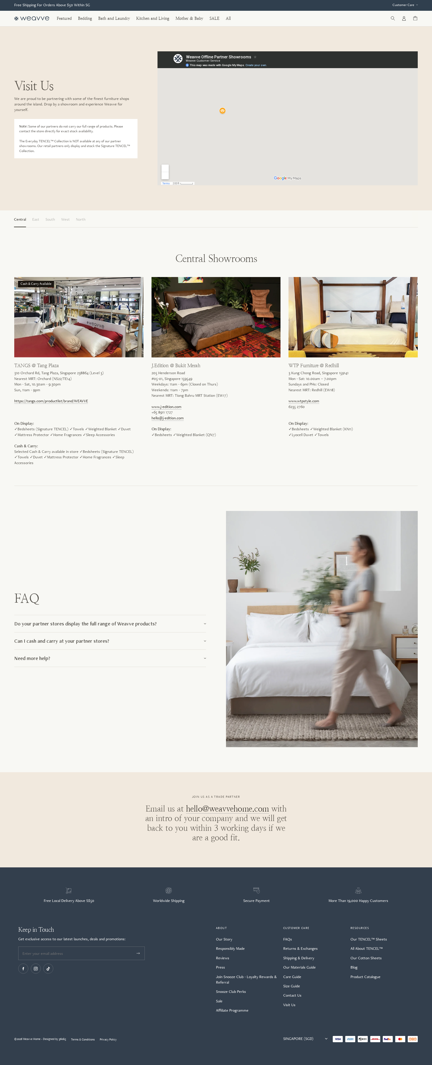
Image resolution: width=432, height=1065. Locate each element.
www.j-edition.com (167, 406)
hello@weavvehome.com (227, 808)
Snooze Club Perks (231, 991)
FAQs (287, 939)
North (81, 219)
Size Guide (291, 986)
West (65, 219)
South (50, 219)
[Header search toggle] (392, 18)
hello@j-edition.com (168, 418)
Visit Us (289, 1004)
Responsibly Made (230, 948)
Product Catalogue (365, 976)
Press (220, 967)
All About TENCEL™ (366, 948)
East (35, 219)
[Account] (404, 18)
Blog (354, 967)
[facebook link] (23, 969)
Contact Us (292, 995)
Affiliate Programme (232, 1010)
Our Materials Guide (299, 967)
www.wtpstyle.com (303, 401)
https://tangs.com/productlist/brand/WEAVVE (51, 401)
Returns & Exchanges (300, 948)
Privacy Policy (108, 1039)
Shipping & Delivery (298, 958)
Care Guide (292, 976)
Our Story (224, 939)
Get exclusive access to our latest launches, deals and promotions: (72, 939)
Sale (219, 1001)
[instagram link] (36, 969)
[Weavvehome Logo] (31, 18)
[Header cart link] (415, 18)
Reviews (222, 958)
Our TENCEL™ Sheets (368, 939)
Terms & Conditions (83, 1039)
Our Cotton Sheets (366, 958)
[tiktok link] (48, 969)
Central (20, 219)
